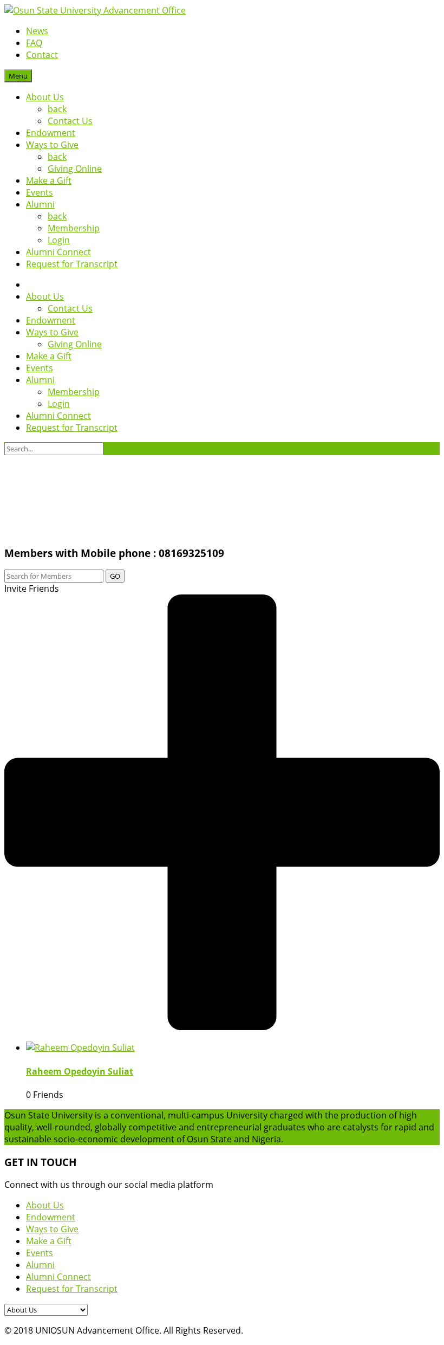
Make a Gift (48, 180)
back (57, 109)
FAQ (34, 43)
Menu (18, 76)
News (37, 31)
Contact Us (70, 121)
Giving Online (75, 168)
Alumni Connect (58, 252)
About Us (45, 97)
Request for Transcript (71, 264)
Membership (74, 228)
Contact (42, 55)
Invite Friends (31, 588)
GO (115, 576)
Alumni (40, 204)
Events (39, 192)
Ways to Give (52, 145)
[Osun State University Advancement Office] (95, 10)
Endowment (50, 133)
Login (59, 240)
